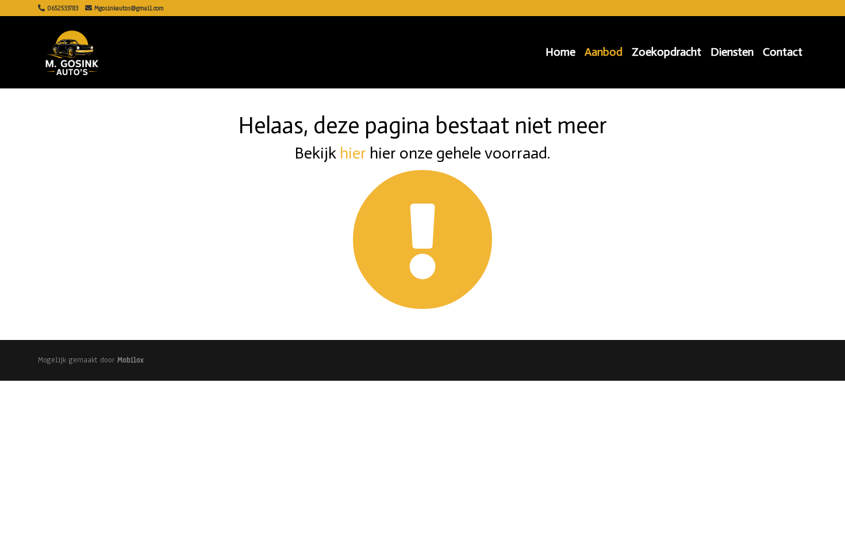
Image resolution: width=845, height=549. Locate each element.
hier (353, 153)
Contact (782, 52)
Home (560, 52)
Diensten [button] (732, 52)
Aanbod (604, 52)
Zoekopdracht (666, 52)
